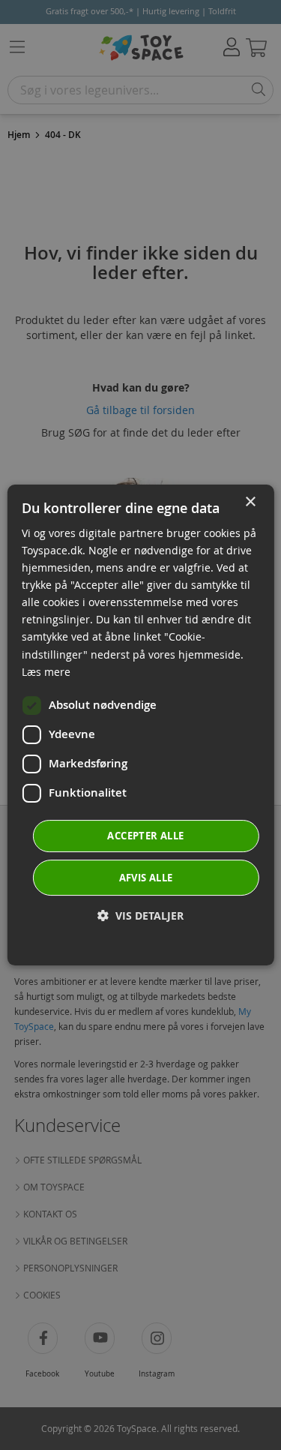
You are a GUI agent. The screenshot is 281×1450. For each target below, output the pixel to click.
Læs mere (46, 672)
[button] (140, 915)
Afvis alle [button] (146, 877)
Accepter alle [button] (145, 835)
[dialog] (140, 725)
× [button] (250, 502)
